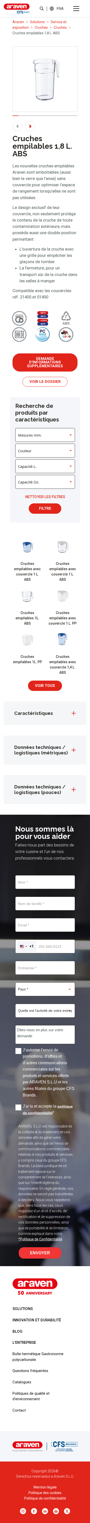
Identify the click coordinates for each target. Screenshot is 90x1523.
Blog (17, 1331)
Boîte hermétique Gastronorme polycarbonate (38, 1357)
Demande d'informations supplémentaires (45, 362)
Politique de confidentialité (45, 1498)
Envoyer (40, 1253)
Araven (18, 22)
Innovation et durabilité (36, 1320)
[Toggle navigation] (76, 9)
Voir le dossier (45, 381)
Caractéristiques (33, 713)
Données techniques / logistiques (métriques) (41, 749)
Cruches (41, 27)
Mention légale (45, 1487)
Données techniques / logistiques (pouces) (40, 789)
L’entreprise (24, 1342)
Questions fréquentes (30, 1370)
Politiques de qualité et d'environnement (31, 1396)
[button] (60, 8)
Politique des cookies (45, 1493)
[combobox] (26, 946)
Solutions (37, 22)
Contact (19, 1410)
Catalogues (21, 1382)
